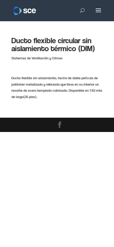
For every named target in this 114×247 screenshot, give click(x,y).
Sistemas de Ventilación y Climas (37, 58)
